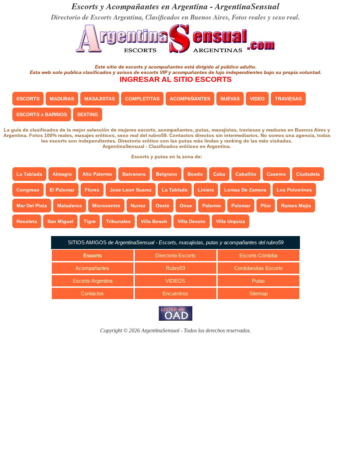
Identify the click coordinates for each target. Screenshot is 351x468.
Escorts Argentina (92, 281)
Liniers (206, 190)
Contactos (92, 293)
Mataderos (69, 205)
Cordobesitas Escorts (258, 268)
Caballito (245, 174)
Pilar (266, 205)
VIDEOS (175, 281)
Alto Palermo (97, 174)
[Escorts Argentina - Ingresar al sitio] (175, 54)
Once (186, 205)
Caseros (276, 174)
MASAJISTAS (99, 98)
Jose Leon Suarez (131, 190)
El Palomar (62, 190)
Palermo (211, 205)
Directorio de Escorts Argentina (96, 17)
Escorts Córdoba (258, 255)
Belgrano (166, 174)
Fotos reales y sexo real (265, 17)
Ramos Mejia (296, 205)
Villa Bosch (154, 221)
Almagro (62, 174)
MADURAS (62, 98)
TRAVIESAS (288, 98)
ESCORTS (27, 98)
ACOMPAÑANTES (190, 98)
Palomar (240, 205)
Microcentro (106, 205)
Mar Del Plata (31, 205)
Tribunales (118, 221)
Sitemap (258, 293)
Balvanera (134, 174)
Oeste (162, 205)
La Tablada (29, 174)
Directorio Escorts (175, 255)
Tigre (90, 221)
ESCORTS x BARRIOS (41, 114)
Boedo (195, 174)
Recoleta (26, 221)
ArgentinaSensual (247, 6)
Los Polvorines (294, 190)
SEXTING (87, 114)
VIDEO (257, 98)
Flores (92, 190)
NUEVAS (230, 98)
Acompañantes (92, 268)
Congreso (27, 190)
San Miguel (60, 221)
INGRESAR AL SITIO (176, 79)
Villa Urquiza (230, 221)
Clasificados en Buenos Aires (186, 17)
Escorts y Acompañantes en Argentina (140, 6)
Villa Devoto (192, 221)
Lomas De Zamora (245, 190)
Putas (258, 281)
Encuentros (175, 293)
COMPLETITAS (142, 98)
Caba (219, 174)
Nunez (138, 205)
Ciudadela (308, 174)
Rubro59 (175, 268)
